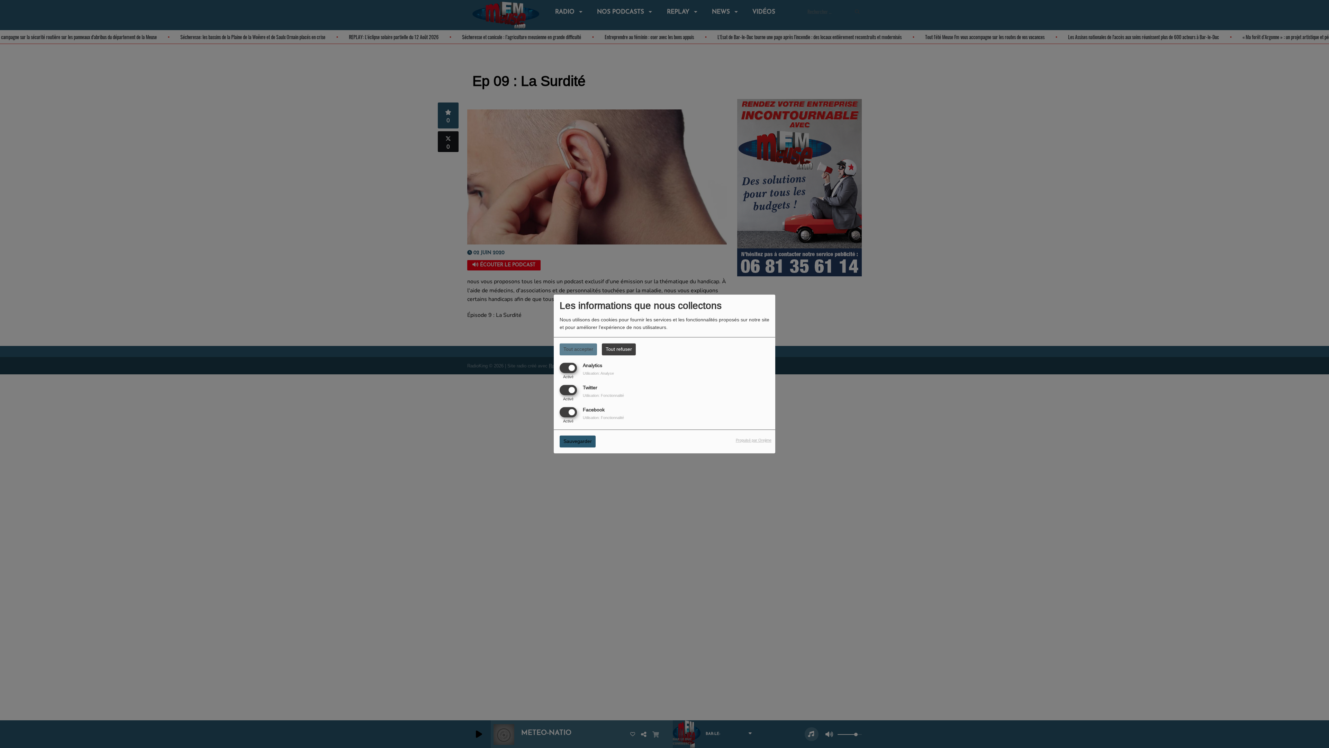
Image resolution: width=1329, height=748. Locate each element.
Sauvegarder (577, 441)
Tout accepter (578, 349)
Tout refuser (619, 349)
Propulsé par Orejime (753, 440)
